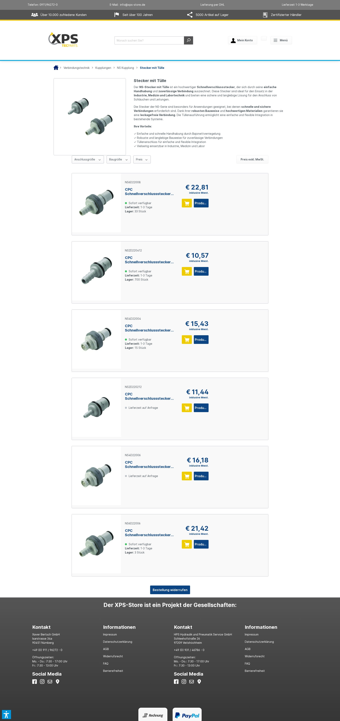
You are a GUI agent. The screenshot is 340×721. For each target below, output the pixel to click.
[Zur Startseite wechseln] (63, 39)
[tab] (63, 627)
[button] (6, 714)
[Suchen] (188, 40)
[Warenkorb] (263, 38)
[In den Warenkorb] (187, 203)
